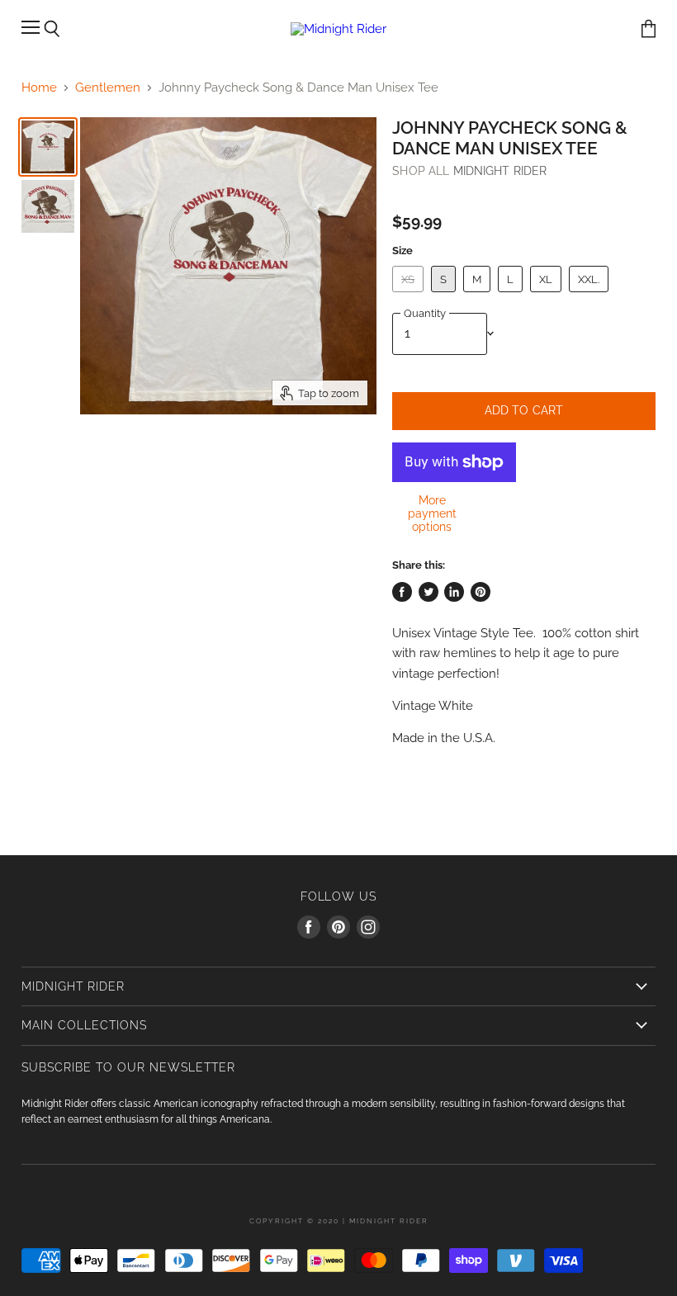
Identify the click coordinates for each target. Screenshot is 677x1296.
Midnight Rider (500, 170)
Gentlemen (107, 88)
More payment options (432, 513)
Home (39, 88)
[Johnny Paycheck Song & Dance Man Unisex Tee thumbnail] (48, 147)
